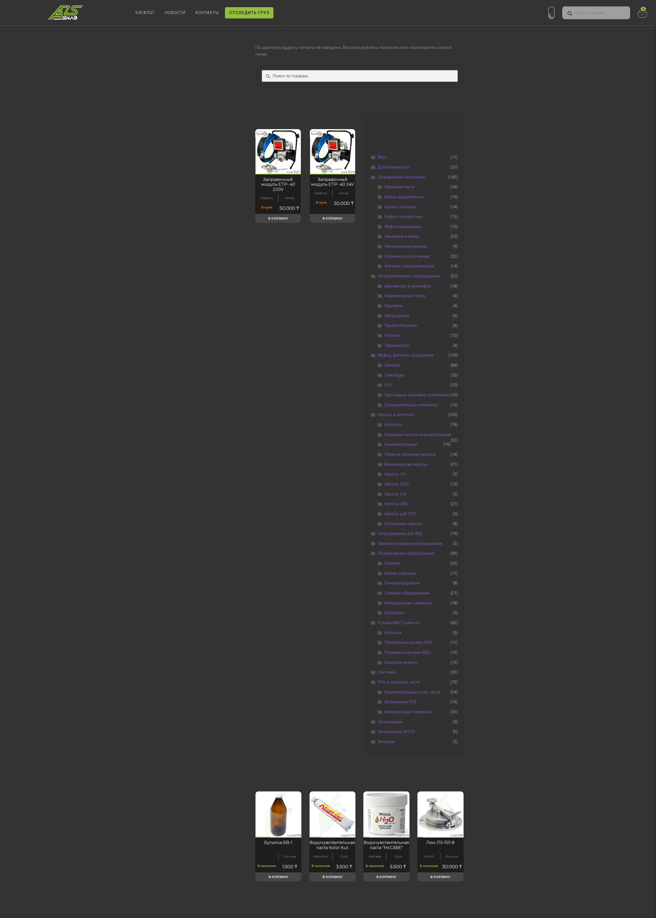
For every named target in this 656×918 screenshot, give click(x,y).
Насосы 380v (396, 503)
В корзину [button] (278, 218)
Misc (382, 157)
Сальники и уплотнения (406, 256)
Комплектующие (400, 444)
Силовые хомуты (401, 662)
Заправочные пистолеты (401, 177)
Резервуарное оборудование (406, 553)
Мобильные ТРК (400, 701)
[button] (263, 837)
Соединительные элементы (411, 405)
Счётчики (386, 672)
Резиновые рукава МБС (407, 652)
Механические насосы (405, 464)
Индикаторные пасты (405, 295)
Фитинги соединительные (409, 266)
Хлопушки (394, 612)
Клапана (392, 563)
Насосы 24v (395, 494)
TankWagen (394, 375)
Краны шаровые (400, 573)
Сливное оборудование (407, 593)
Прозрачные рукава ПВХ (408, 642)
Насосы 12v (395, 474)
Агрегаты (393, 424)
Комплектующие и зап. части (412, 692)
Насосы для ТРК (400, 513)
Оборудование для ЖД (400, 533)
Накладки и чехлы (401, 236)
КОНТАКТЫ (207, 12)
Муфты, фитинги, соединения (406, 355)
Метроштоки (396, 315)
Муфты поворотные (403, 216)
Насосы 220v (396, 484)
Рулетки (392, 335)
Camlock (392, 365)
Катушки (392, 632)
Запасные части (399, 186)
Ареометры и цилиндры (407, 286)
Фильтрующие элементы (408, 603)
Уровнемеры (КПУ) (396, 731)
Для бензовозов (393, 167)
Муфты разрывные (403, 226)
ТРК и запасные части (399, 682)
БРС (388, 385)
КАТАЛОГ (145, 12)
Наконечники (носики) (405, 246)
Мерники (393, 305)
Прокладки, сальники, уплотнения (416, 395)
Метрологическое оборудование (409, 276)
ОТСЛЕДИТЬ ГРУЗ (249, 12)
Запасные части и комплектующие (417, 434)
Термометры (396, 345)
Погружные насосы (403, 523)
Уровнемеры (390, 721)
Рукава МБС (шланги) (398, 622)
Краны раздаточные (403, 196)
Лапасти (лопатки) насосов (410, 454)
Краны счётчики (399, 206)
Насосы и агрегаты (396, 414)
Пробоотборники (400, 325)
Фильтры (386, 741)
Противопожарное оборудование (410, 543)
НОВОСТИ (175, 12)
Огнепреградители (402, 583)
